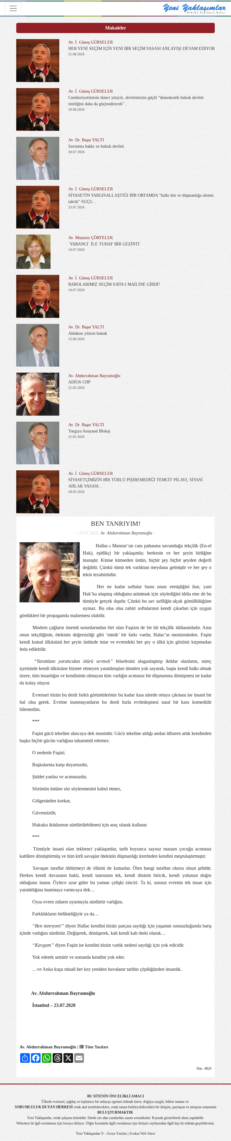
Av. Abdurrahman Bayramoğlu (126, 533)
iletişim (143, 1123)
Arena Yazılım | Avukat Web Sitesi (130, 1133)
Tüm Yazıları (96, 1047)
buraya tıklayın (73, 1123)
